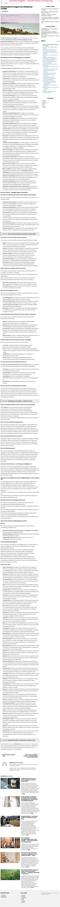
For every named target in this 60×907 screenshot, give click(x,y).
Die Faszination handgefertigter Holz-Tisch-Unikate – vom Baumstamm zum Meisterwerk (29, 840)
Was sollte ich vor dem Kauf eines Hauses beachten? (50, 53)
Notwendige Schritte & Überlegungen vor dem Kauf (50, 45)
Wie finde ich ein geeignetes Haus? (49, 57)
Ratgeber (10, 776)
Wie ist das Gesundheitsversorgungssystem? (50, 72)
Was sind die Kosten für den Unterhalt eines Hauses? (50, 65)
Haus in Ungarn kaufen (33, 744)
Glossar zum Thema (47, 92)
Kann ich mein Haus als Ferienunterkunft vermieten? (51, 67)
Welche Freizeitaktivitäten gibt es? (50, 91)
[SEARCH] (58, 1)
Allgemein (44, 100)
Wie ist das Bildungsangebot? (49, 77)
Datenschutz (4, 897)
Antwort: (45, 90)
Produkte (44, 106)
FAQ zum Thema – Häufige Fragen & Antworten (50, 48)
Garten (43, 104)
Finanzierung (44, 102)
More (23, 793)
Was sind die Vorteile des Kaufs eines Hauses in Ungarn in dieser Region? (50, 50)
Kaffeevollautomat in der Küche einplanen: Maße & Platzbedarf (28, 780)
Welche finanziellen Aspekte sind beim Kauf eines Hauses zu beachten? (50, 59)
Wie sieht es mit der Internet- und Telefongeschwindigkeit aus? (50, 79)
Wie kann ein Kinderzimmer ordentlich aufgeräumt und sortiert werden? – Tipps (29, 854)
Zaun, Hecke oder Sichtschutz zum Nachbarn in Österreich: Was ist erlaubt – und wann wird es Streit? (50, 18)
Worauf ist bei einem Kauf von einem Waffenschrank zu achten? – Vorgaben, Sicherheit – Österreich (30, 872)
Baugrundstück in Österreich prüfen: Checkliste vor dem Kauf (29, 817)
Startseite (3, 895)
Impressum (4, 896)
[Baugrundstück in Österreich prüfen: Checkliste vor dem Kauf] (10, 821)
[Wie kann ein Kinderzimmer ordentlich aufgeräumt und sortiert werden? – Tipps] (10, 857)
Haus (43, 105)
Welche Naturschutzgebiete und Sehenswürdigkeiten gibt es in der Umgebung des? (50, 82)
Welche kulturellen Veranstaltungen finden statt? (50, 85)
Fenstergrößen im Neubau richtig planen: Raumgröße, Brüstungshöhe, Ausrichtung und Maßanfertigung (29, 799)
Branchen (44, 101)
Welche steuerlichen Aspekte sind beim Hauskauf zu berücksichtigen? (51, 70)
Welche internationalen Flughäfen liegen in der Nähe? (51, 88)
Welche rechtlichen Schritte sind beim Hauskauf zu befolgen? (50, 62)
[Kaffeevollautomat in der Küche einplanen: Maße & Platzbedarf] (10, 783)
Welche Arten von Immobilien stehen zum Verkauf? (51, 56)
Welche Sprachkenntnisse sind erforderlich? (49, 75)
